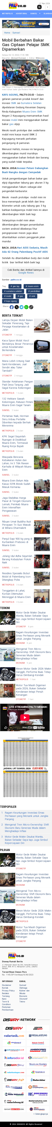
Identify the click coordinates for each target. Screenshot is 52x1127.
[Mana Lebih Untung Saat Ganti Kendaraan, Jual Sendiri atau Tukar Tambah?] (42, 366)
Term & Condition (6, 1003)
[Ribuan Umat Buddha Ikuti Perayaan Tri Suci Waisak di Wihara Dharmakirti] (42, 527)
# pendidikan (34, 291)
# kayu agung (10, 301)
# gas (20, 296)
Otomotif (23, 999)
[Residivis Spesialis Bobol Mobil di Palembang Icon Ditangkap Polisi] (42, 579)
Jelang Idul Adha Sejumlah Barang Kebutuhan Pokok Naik (17, 559)
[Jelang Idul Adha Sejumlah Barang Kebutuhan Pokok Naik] (42, 561)
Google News (26, 273)
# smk (32, 296)
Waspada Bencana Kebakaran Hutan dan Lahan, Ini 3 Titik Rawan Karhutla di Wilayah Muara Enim (16, 463)
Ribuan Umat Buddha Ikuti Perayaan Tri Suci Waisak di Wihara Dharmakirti (16, 525)
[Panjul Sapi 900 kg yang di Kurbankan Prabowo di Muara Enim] (42, 544)
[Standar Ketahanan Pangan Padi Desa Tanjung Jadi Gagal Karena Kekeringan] (42, 387)
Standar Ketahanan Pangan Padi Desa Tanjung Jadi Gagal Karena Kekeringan (17, 385)
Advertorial (21, 13)
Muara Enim (29, 112)
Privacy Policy (8, 990)
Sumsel (33, 13)
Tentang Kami (6, 997)
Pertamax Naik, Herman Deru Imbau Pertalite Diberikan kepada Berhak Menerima (16, 421)
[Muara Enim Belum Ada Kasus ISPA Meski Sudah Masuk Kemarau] (42, 486)
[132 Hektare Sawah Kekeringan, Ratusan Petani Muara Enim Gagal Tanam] (42, 404)
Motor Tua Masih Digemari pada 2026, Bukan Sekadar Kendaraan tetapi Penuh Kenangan (31, 690)
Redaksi (5, 993)
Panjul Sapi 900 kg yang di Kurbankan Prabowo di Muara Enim (17, 542)
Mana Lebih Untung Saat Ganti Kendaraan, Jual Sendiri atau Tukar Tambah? (16, 366)
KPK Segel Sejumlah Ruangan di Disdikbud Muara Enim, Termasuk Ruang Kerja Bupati (15, 441)
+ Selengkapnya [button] (41, 1114)
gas (11, 124)
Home (7, 32)
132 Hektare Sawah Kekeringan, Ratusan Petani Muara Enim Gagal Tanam (17, 402)
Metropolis (7, 13)
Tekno (22, 1001)
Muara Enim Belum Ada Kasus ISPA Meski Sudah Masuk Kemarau (16, 484)
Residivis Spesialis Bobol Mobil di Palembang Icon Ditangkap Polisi (16, 577)
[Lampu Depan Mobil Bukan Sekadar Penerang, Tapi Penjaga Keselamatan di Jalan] (42, 325)
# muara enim (32, 286)
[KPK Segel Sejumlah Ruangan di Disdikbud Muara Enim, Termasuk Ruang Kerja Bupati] (42, 442)
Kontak (5, 988)
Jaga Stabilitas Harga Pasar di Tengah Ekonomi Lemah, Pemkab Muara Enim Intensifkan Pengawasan (16, 504)
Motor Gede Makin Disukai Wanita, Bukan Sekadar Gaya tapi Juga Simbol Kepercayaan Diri (33, 617)
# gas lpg (15, 286)
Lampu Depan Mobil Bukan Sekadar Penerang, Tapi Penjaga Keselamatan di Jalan (17, 325)
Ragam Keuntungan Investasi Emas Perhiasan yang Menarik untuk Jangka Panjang (33, 636)
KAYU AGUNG (10, 95)
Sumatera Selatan (31, 103)
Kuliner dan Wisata (24, 992)
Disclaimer (6, 985)
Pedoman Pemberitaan (7, 1008)
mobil (14, 120)
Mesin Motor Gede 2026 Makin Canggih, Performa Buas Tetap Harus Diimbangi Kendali (33, 672)
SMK (13, 103)
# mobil (7, 296)
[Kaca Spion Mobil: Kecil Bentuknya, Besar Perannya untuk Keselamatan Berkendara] (42, 346)
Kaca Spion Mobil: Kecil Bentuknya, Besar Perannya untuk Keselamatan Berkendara (17, 345)
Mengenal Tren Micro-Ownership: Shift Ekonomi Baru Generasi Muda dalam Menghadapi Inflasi (33, 653)
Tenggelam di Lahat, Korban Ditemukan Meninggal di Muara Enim (16, 594)
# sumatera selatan (13, 291)
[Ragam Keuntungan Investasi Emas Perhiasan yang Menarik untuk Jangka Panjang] (7, 638)
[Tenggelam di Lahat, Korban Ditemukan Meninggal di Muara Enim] (42, 596)
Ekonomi (23, 996)
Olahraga (23, 988)
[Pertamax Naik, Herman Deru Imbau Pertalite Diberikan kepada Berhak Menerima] (42, 421)
